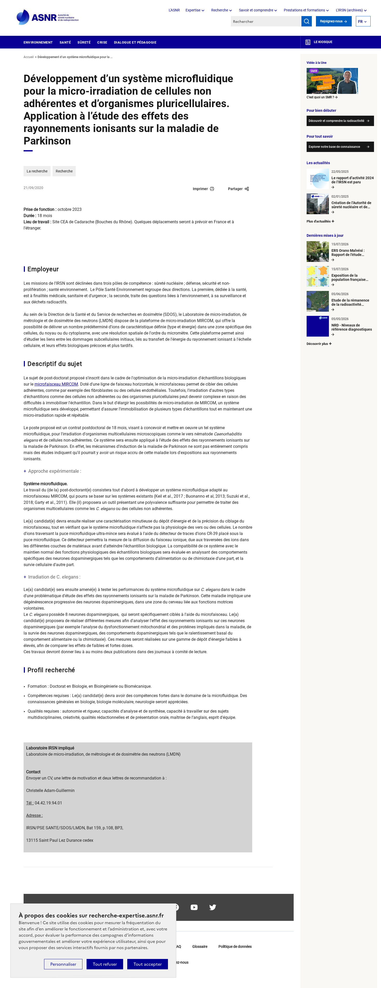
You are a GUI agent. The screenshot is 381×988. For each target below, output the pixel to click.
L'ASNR (174, 10)
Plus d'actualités (319, 221)
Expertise (193, 10)
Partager (235, 189)
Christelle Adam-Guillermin (50, 790)
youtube (194, 907)
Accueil (29, 57)
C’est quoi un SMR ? (320, 97)
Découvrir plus (317, 344)
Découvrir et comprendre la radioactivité (336, 121)
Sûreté (83, 42)
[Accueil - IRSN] (48, 17)
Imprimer (200, 189)
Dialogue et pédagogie (135, 42)
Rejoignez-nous (331, 21)
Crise (102, 42)
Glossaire (199, 946)
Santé (65, 42)
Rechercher (306, 21)
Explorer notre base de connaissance (334, 147)
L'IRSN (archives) (349, 10)
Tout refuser (105, 964)
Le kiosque (322, 42)
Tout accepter (147, 964)
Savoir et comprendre (256, 10)
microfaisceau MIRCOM (56, 384)
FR (360, 21)
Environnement (38, 42)
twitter (213, 907)
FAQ (177, 946)
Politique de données (235, 946)
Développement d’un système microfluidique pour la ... (75, 57)
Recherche (219, 10)
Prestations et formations (304, 10)
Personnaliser (63, 964)
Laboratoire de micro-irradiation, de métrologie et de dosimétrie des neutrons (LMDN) (103, 754)
